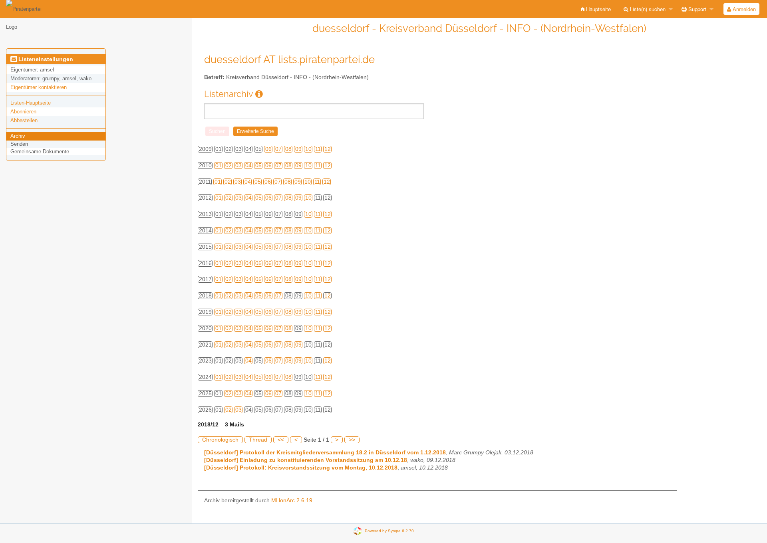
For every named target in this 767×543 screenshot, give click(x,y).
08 (288, 149)
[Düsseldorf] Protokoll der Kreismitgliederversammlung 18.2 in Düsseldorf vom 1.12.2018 (325, 453)
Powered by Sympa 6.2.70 (389, 530)
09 (298, 149)
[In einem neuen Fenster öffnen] (259, 94)
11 (318, 149)
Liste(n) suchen (647, 9)
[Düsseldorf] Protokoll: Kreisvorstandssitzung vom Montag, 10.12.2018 (300, 468)
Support (696, 9)
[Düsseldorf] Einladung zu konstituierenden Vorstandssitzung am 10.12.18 (305, 460)
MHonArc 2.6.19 (291, 500)
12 (327, 149)
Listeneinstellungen (45, 59)
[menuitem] (595, 9)
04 (248, 165)
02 (228, 165)
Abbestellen (24, 120)
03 (238, 165)
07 (278, 149)
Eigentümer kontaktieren (38, 87)
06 (268, 149)
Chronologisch (220, 440)
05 (258, 165)
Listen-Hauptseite (30, 103)
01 (218, 165)
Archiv (17, 136)
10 (308, 149)
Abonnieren (23, 112)
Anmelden (743, 9)
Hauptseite (597, 9)
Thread (258, 440)
